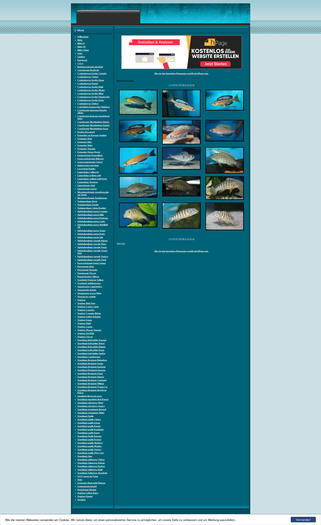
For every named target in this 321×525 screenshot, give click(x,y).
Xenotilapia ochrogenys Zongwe (91, 406)
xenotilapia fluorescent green (89, 396)
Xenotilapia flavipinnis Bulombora (92, 360)
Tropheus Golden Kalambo (89, 317)
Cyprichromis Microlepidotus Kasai (92, 129)
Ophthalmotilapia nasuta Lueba (91, 221)
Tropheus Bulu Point (86, 303)
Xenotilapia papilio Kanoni (88, 426)
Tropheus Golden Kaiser (87, 493)
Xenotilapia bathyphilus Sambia (91, 353)
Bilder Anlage (83, 50)
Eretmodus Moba (84, 145)
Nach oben (121, 243)
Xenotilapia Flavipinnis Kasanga (91, 370)
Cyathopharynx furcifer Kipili (90, 87)
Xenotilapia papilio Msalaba (89, 446)
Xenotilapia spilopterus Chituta (90, 459)
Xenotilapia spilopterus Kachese (91, 466)
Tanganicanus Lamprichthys (89, 286)
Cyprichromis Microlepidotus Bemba (93, 122)
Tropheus (81, 300)
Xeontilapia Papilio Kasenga (89, 436)
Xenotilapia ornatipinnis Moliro (90, 413)
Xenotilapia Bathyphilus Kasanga (91, 340)
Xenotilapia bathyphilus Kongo (90, 350)
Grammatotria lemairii (87, 486)
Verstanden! (303, 519)
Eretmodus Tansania (86, 149)
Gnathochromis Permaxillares (90, 155)
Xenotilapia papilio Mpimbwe (90, 443)
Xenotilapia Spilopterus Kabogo (91, 463)
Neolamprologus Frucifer (88, 205)
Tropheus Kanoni (84, 496)
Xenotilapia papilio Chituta (89, 419)
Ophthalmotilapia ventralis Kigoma (92, 241)
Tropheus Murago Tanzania (89, 330)
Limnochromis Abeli (86, 185)
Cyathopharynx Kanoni (87, 83)
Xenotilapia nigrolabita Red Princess (93, 399)
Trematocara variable (86, 297)
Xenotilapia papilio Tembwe (89, 449)
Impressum (82, 60)
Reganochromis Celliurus (88, 276)
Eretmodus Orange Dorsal (88, 152)
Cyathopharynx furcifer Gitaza (90, 80)
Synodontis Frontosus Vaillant (90, 280)
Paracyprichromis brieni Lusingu (91, 263)
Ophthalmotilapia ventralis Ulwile (91, 260)
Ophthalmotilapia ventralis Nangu (92, 247)
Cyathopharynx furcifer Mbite (90, 93)
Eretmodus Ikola (84, 139)
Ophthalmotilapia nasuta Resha (91, 234)
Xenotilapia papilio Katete (88, 433)
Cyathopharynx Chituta (87, 77)
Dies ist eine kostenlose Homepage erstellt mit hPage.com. (181, 73)
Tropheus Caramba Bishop (89, 313)
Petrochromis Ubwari (86, 273)
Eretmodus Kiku (84, 142)
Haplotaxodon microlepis (88, 165)
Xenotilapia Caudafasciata (88, 357)
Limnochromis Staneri (87, 189)
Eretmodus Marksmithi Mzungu (91, 483)
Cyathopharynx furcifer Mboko (91, 90)
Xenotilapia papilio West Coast (90, 453)
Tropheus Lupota (84, 327)
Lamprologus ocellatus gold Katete (92, 179)
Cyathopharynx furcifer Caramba (92, 73)
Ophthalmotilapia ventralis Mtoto (91, 244)
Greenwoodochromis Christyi (90, 162)
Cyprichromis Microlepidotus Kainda (93, 125)
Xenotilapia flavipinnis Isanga (90, 363)
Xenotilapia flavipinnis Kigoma (90, 377)
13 (191, 85)
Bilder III (81, 47)
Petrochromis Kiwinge (86, 490)
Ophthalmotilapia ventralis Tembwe (92, 256)
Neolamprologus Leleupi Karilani (91, 208)
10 (183, 85)
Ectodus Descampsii (86, 132)
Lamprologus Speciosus (87, 182)
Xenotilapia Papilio (85, 416)
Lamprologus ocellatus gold (89, 175)
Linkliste (81, 57)
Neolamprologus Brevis (87, 201)
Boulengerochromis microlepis (90, 67)
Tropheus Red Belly (85, 333)
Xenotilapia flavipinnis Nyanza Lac (92, 387)
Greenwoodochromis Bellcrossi (90, 159)
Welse (79, 480)
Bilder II (81, 43)
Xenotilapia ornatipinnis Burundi (91, 409)
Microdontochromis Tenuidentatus (92, 198)
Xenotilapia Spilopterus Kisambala (92, 473)
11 (186, 85)
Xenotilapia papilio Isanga (88, 423)
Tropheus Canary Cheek (88, 307)
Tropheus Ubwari (85, 337)
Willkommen (82, 37)
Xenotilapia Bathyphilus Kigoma (91, 347)
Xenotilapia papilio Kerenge (89, 439)
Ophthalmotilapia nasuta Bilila (90, 215)
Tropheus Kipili (84, 323)
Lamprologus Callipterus (88, 172)
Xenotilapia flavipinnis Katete (90, 373)
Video (79, 53)
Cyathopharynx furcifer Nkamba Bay (93, 97)
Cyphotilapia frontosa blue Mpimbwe (93, 107)
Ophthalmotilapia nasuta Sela (90, 237)
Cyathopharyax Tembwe (88, 103)
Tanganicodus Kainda (86, 290)
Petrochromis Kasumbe (87, 270)
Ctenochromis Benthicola (88, 70)
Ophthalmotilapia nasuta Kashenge (92, 218)
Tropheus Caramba (85, 310)
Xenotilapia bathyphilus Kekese (91, 343)
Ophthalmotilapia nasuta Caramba (92, 211)
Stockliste (81, 500)
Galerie (80, 63)
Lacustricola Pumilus (86, 169)
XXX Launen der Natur (87, 476)
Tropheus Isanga (84, 320)
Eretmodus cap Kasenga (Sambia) (92, 135)
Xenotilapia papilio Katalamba (90, 429)
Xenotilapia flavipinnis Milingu (90, 383)
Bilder (80, 40)
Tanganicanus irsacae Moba (89, 293)
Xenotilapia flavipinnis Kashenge (91, 367)
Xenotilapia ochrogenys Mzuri (90, 403)
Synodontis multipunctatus (89, 283)
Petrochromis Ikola (85, 266)
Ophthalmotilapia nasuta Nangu (91, 230)
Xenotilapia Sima (84, 456)
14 (193, 85)
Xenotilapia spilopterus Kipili (89, 470)
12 (188, 85)
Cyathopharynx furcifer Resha (90, 100)
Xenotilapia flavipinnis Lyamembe (92, 380)
